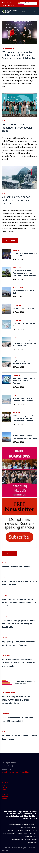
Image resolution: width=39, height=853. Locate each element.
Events (4, 121)
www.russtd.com (8, 769)
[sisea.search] (34, 11)
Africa (4, 617)
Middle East (18, 287)
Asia (3, 193)
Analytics (17, 267)
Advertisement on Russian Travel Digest (16, 772)
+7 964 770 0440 (7, 766)
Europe (16, 338)
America (16, 375)
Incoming (17, 305)
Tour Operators (8, 48)
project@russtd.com (9, 763)
